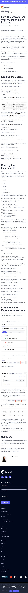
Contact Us (3, 559)
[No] (26, 588)
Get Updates (5, 502)
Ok (10, 591)
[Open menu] (26, 7)
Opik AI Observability (5, 511)
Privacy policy (16, 591)
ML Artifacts (3, 516)
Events (2, 548)
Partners (2, 551)
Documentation (4, 528)
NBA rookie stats (17, 80)
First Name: (4, 485)
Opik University (4, 531)
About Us (3, 543)
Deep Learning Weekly (5, 536)
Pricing (2, 566)
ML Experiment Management (6, 513)
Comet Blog (3, 534)
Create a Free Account (5, 568)
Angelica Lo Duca (8, 25)
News (2, 546)
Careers (2, 554)
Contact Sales (3, 571)
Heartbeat (5, 32)
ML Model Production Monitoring (7, 521)
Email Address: (4, 496)
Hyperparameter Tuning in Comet (12, 451)
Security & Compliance (5, 556)
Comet (19, 36)
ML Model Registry (4, 519)
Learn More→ (15, 2)
